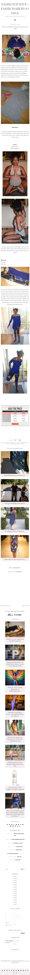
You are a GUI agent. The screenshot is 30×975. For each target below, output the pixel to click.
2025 (15, 878)
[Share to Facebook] (13, 440)
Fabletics (13, 65)
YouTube (15, 914)
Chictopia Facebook (13, 856)
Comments (9, 925)
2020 (15, 887)
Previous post (6, 605)
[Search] (22, 869)
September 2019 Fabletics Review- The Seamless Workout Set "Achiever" (15, 714)
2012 (15, 902)
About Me (16, 911)
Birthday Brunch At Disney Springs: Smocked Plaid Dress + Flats (15, 764)
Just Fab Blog (10, 843)
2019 (15, 889)
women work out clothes (17, 443)
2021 (15, 886)
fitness (8, 443)
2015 (15, 897)
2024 (15, 880)
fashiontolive (25, 442)
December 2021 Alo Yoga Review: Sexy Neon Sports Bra (15, 640)
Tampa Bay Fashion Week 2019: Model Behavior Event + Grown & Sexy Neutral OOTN (15, 664)
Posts (8, 922)
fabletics (6, 442)
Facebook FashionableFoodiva (15, 916)
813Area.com (8, 839)
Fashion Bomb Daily (12, 846)
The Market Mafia (10, 833)
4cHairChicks (12, 859)
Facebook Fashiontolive (15, 918)
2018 (15, 891)
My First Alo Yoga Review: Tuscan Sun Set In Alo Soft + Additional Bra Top (15, 739)
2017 (15, 893)
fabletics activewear (15, 442)
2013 (15, 900)
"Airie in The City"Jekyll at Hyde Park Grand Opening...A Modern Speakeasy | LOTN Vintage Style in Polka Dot (15, 813)
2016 (15, 895)
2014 (15, 899)
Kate (17, 962)
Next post (25, 605)
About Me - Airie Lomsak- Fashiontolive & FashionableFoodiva (15, 689)
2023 (15, 882)
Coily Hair (21, 853)
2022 (15, 884)
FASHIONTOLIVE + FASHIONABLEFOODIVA (15, 8)
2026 (15, 876)
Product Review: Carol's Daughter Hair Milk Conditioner (15, 788)
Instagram (15, 913)
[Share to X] (15, 440)
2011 (15, 904)
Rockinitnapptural (12, 849)
